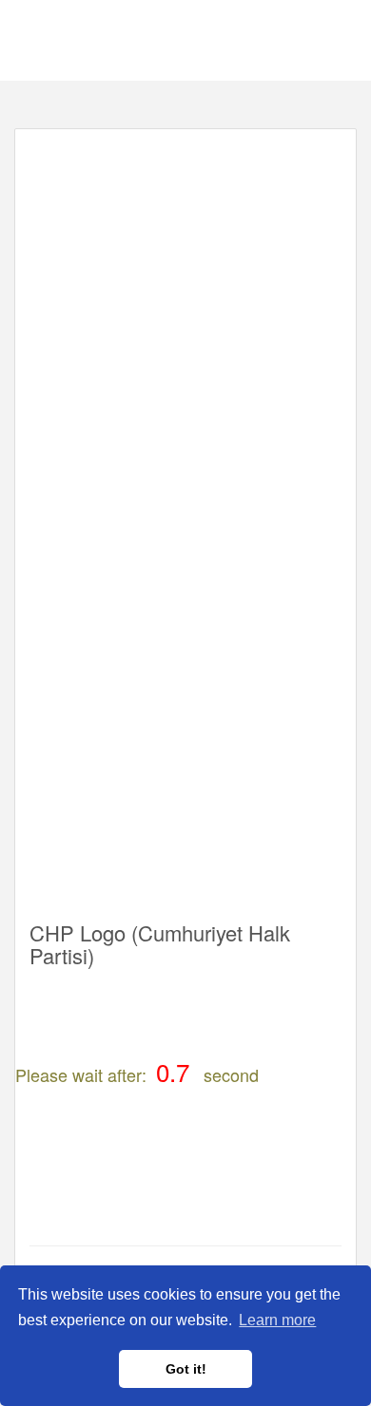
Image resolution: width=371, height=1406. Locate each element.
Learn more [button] (277, 1320)
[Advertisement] (185, 328)
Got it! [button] (186, 1369)
